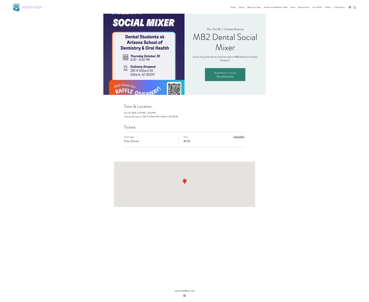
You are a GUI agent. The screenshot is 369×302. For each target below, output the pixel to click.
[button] (355, 7)
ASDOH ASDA (32, 7)
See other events (225, 76)
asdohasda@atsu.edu (185, 290)
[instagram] (349, 7)
